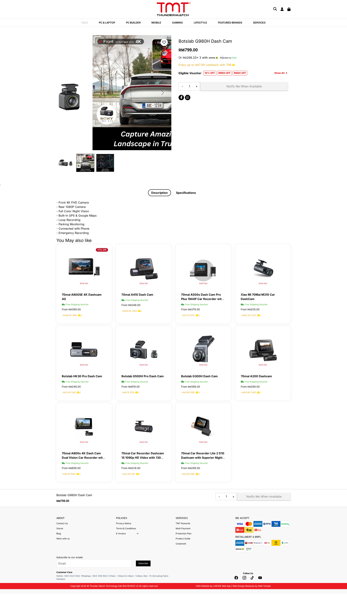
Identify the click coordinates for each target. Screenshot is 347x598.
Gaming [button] (177, 22)
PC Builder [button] (133, 22)
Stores (59, 528)
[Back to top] (7, 559)
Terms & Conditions (126, 528)
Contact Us (62, 523)
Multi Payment (183, 528)
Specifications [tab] (186, 193)
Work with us (63, 538)
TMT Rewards (183, 523)
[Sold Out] (144, 268)
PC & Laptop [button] (107, 22)
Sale (85, 22)
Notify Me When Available (244, 86)
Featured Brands (230, 22)
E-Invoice (121, 533)
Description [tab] (159, 193)
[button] (138, 533)
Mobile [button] (156, 22)
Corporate (181, 543)
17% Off (102, 249)
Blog (58, 533)
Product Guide (183, 538)
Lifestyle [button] (200, 22)
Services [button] (259, 22)
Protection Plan (183, 533)
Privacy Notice (123, 523)
